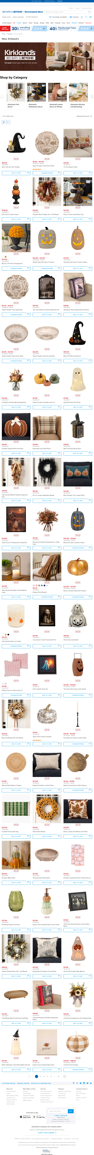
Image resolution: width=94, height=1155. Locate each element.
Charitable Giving (11, 1097)
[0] (90, 17)
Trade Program (61, 1095)
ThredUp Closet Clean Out (46, 1101)
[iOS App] (25, 1117)
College (19, 23)
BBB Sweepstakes (27, 1100)
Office (47, 23)
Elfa (14, 23)
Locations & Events (11, 1091)
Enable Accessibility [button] (87, 8)
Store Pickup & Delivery (46, 1091)
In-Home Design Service (46, 1095)
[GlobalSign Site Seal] (47, 1152)
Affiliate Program (62, 1097)
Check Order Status (80, 1093)
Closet (30, 23)
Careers (8, 1093)
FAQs (77, 1099)
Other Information (11, 1104)
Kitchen (25, 23)
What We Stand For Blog (12, 1095)
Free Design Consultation (59, 17)
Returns (78, 1095)
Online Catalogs (27, 1093)
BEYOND (74, 23)
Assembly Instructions (81, 1097)
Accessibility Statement (57, 1138)
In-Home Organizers (32, 17)
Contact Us (78, 1091)
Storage (36, 23)
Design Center (6, 17)
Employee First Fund (12, 1099)
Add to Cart (16, 173)
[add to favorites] (28, 172)
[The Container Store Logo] (14, 11)
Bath (52, 23)
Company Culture (11, 1101)
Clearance (88, 23)
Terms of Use (75, 1138)
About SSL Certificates (47, 1154)
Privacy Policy (67, 1138)
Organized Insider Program (64, 1091)
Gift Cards (25, 1091)
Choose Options (47, 173)
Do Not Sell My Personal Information (40, 1138)
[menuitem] (7, 17)
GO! (70, 1111)
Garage (42, 23)
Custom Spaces (7, 23)
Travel (63, 23)
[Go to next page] (65, 1076)
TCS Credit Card (62, 1093)
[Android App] (39, 1117)
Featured (81, 23)
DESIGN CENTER (23, 1083)
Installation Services (45, 1097)
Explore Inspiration (18, 17)
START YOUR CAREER (46, 1133)
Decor (68, 23)
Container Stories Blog (28, 1095)
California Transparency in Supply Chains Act (47, 1147)
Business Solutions (44, 1099)
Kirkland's (60, 1)
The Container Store (36, 1)
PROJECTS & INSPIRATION (41, 1083)
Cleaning (57, 23)
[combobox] (65, 11)
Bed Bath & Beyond (49, 1)
